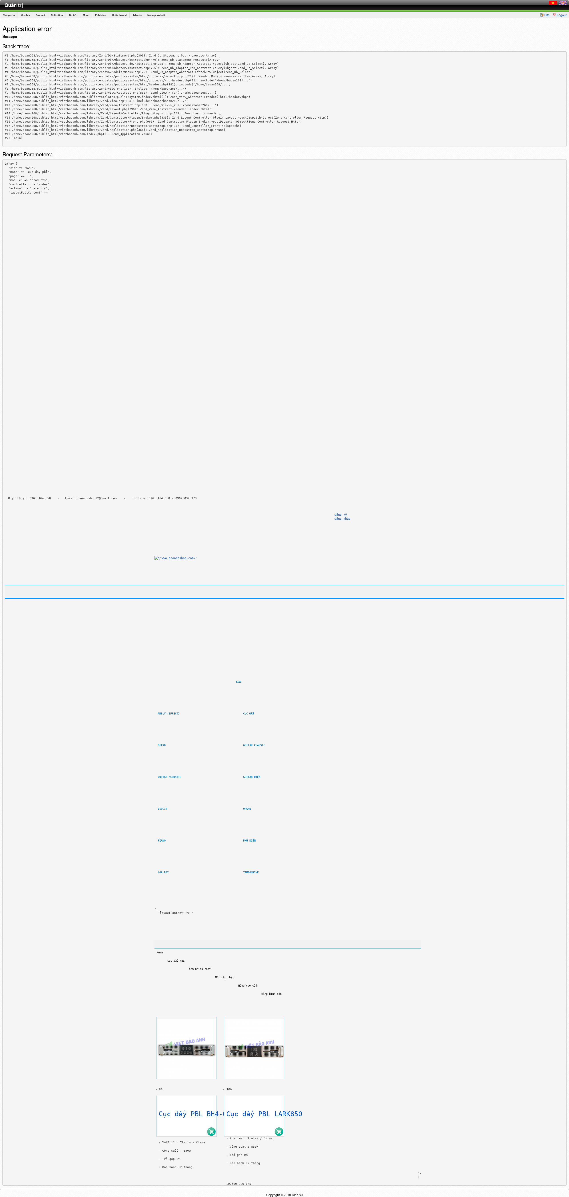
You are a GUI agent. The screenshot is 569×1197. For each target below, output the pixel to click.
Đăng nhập (343, 518)
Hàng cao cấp (247, 985)
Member (25, 15)
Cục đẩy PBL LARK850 (264, 1114)
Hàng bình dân (271, 993)
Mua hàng (211, 1131)
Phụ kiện (250, 840)
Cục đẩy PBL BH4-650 (197, 1114)
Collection (57, 15)
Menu (86, 15)
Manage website (156, 15)
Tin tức (73, 15)
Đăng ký (341, 514)
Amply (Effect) (169, 713)
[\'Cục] (186, 1048)
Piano (162, 840)
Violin (162, 808)
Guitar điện (251, 777)
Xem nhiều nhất (200, 969)
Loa (238, 681)
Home (160, 952)
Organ (247, 808)
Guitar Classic (254, 745)
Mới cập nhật (224, 977)
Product (40, 15)
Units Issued (119, 15)
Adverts (137, 15)
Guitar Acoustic (169, 777)
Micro (162, 745)
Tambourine (251, 872)
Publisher (100, 15)
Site (547, 15)
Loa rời (163, 872)
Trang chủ (9, 15)
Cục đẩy (248, 713)
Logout (562, 15)
